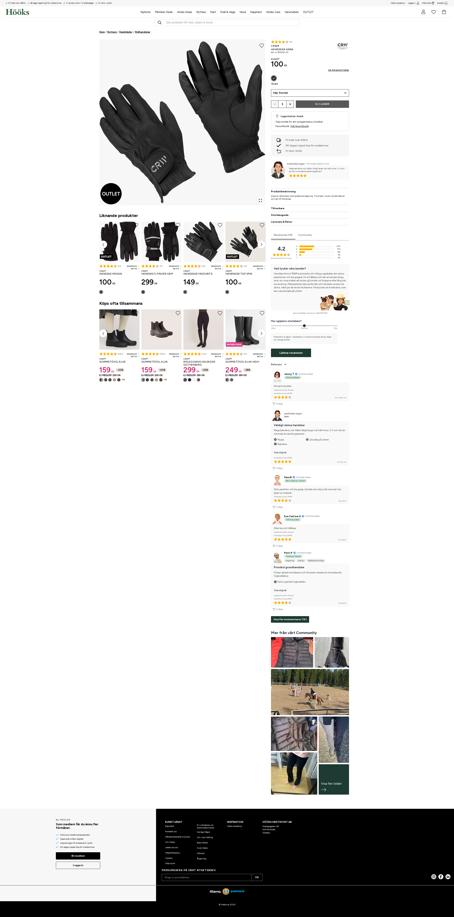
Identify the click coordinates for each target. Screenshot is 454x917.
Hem (102, 32)
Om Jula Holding (205, 837)
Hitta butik (426, 3)
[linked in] (447, 876)
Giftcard (200, 853)
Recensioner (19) (283, 234)
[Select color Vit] (194, 380)
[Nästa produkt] (261, 244)
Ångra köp (201, 858)
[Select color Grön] (110, 380)
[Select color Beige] (114, 380)
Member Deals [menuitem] (164, 12)
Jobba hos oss (171, 847)
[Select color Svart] (101, 292)
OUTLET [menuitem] (308, 12)
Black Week (202, 842)
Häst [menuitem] (213, 12)
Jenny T (289, 374)
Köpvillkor (169, 826)
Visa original (280, 452)
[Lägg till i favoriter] (261, 45)
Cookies (168, 858)
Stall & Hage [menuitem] (227, 12)
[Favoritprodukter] (433, 11)
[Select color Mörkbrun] (105, 380)
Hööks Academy (234, 826)
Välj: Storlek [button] (280, 92)
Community (305, 234)
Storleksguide (280, 215)
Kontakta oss (171, 831)
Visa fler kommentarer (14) (290, 619)
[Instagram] (433, 876)
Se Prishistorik (338, 70)
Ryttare (112, 32)
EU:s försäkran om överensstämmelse (205, 826)
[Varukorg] (443, 11)
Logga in (412, 3)
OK (257, 877)
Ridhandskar (142, 32)
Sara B (288, 477)
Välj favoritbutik (299, 126)
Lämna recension (291, 352)
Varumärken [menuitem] (292, 12)
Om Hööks (170, 842)
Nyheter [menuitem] (145, 12)
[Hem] (72, 11)
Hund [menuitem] (243, 12)
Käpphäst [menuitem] (256, 12)
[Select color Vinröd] (119, 380)
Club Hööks (202, 848)
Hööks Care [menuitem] (273, 12)
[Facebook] (440, 876)
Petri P (288, 552)
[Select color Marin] (189, 380)
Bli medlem (78, 855)
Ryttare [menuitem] (201, 12)
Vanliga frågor (203, 832)
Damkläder (125, 32)
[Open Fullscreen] (260, 200)
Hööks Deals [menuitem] (184, 12)
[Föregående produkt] (103, 244)
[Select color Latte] (198, 380)
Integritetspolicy (172, 853)
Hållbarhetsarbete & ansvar (177, 837)
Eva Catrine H (292, 516)
